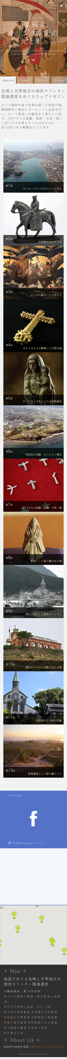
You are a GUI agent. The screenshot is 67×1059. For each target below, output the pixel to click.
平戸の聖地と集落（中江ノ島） (30, 1007)
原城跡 (36, 991)
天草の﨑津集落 (18, 1012)
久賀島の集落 (17, 1027)
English (25, 80)
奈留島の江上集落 (44, 1022)
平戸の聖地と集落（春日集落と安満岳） (32, 999)
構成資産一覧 (17, 991)
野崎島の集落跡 (46, 1017)
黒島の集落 (39, 1027)
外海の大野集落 (18, 1017)
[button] (53, 942)
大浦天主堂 (15, 1033)
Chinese (42, 80)
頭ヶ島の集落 (17, 1022)
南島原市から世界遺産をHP (48, 1047)
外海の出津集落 (46, 1012)
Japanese (8, 80)
